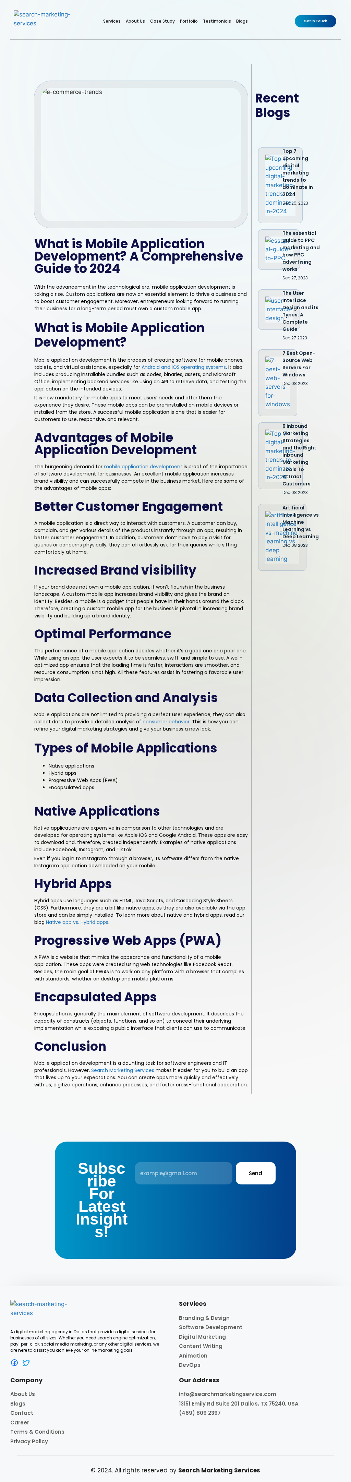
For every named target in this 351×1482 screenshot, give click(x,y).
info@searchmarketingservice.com (227, 1394)
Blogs (242, 21)
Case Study (162, 21)
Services (112, 21)
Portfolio (189, 21)
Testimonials (217, 21)
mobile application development (143, 466)
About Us (135, 21)
